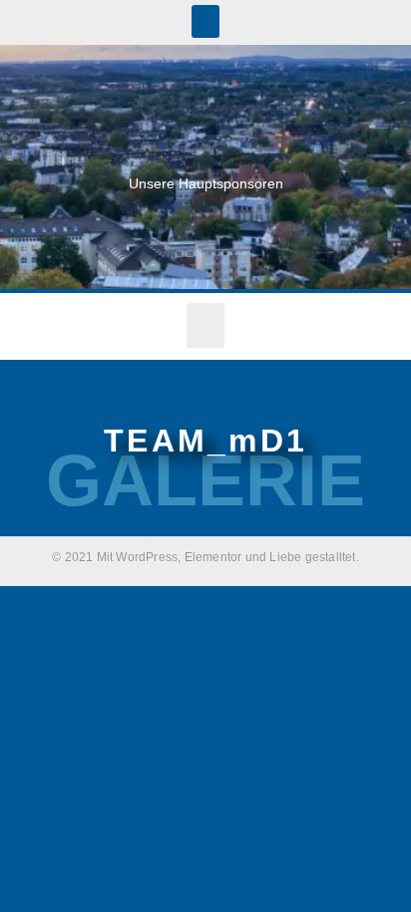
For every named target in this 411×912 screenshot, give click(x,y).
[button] (205, 21)
